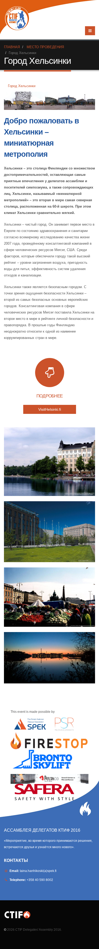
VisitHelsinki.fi (49, 409)
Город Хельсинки (21, 86)
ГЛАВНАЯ (12, 47)
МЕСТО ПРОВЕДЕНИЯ (45, 47)
